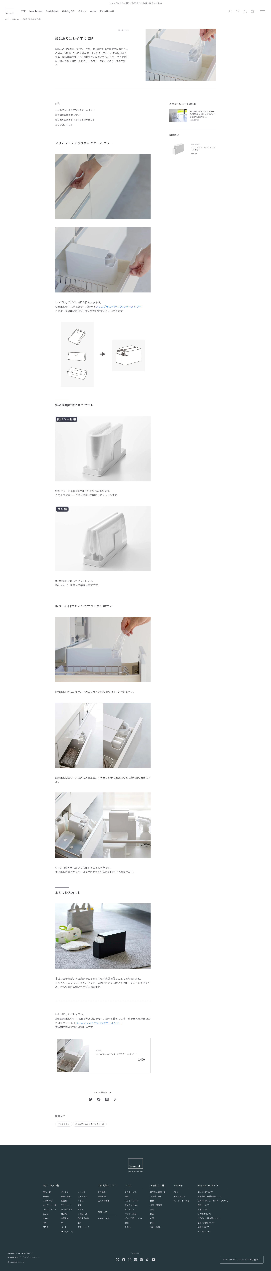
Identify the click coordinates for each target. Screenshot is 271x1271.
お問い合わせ (179, 1196)
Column (82, 11)
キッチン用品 (63, 1124)
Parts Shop (106, 11)
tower (46, 1214)
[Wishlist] (237, 11)
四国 (152, 1222)
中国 (152, 1218)
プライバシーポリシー (30, 1257)
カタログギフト (49, 1209)
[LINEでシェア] (107, 1099)
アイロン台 (82, 1214)
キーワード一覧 (49, 1205)
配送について (203, 1227)
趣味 (79, 1222)
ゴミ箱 (64, 1214)
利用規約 (11, 1254)
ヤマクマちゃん (131, 1205)
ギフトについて (204, 1231)
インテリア (129, 1209)
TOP (23, 11)
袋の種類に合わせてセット (68, 115)
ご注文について (204, 1214)
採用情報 (101, 1196)
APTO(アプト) (67, 1231)
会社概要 (101, 1192)
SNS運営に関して (25, 1254)
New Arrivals (35, 11)
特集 (127, 1196)
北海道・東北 (156, 1196)
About (93, 11)
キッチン (65, 1192)
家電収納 (65, 1218)
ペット (64, 1227)
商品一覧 (46, 1192)
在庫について (203, 1209)
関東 (152, 1200)
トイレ (80, 1200)
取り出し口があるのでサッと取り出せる (75, 119)
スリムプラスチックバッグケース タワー (75, 110)
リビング (81, 1192)
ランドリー (66, 1205)
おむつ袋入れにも (64, 124)
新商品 (46, 1196)
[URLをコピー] (115, 1099)
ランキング (48, 1200)
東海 (152, 1209)
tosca (45, 1218)
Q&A (176, 1192)
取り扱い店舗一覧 (157, 1192)
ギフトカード (83, 1227)
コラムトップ (130, 1192)
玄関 (79, 1205)
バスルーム (82, 1196)
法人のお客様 (103, 1200)
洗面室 (64, 1200)
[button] (230, 11)
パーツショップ (180, 1200)
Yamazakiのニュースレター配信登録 (240, 1259)
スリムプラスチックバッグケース (89, 1124)
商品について (203, 1205)
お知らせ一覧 (103, 1218)
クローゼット (66, 1209)
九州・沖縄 (155, 1227)
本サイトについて (205, 1192)
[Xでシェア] (90, 1099)
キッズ (80, 1209)
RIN (44, 1222)
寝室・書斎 (66, 1196)
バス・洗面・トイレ (133, 1218)
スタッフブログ (131, 1200)
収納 (127, 1222)
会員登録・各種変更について (210, 1196)
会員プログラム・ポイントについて (213, 1200)
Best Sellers (52, 11)
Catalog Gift (68, 11)
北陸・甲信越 (156, 1205)
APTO (45, 1227)
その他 (127, 1227)
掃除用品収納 (83, 1218)
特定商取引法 (13, 1257)
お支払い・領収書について (209, 1218)
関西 (152, 1214)
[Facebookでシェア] (98, 1099)
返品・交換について (206, 1222)
